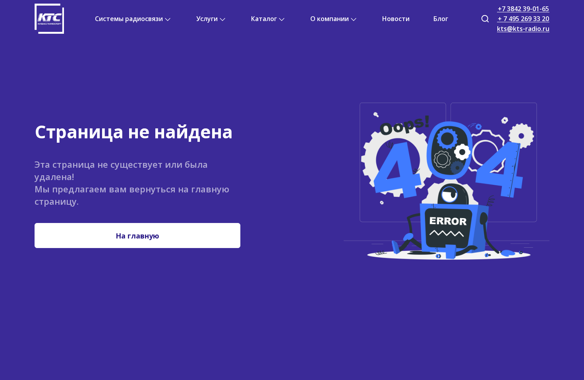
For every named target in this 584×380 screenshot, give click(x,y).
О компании (329, 18)
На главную (137, 235)
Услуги (207, 18)
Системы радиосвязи (129, 18)
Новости (396, 18)
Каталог (264, 18)
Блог (440, 18)
